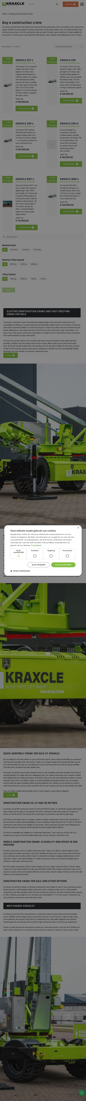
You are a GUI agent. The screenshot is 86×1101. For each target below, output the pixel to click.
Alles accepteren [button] (63, 565)
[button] (20, 571)
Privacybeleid (36, 545)
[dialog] (43, 550)
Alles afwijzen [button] (38, 565)
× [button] (78, 528)
